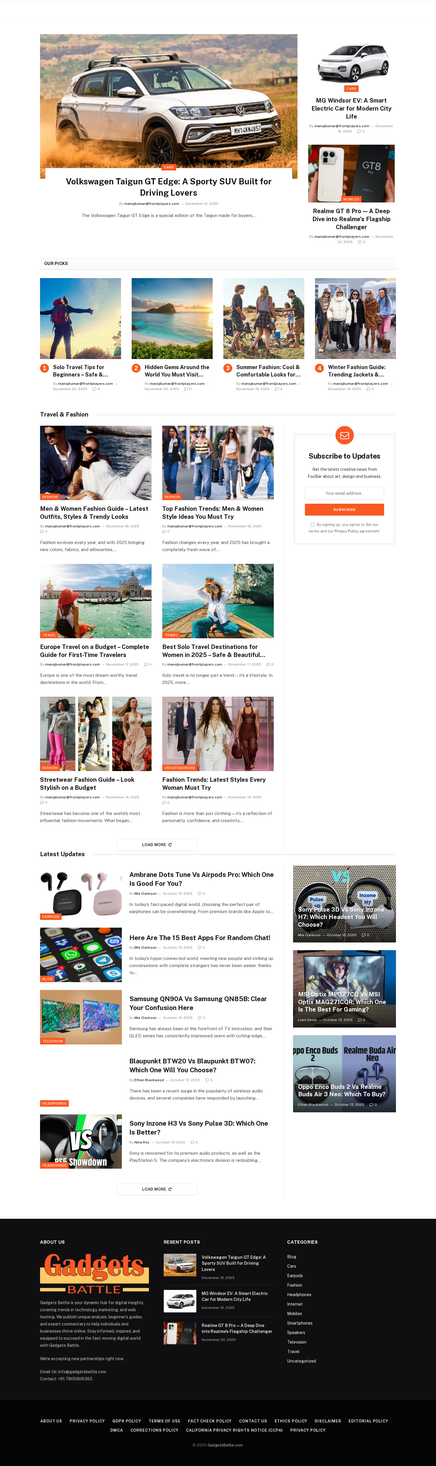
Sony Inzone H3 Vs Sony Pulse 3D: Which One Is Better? (198, 1127)
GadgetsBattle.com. (226, 1445)
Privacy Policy (347, 531)
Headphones (54, 1103)
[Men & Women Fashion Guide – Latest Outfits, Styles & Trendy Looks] (96, 463)
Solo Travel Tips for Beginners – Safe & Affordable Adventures (83, 371)
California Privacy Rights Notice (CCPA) (234, 1430)
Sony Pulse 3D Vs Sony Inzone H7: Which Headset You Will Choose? (341, 917)
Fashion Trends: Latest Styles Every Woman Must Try (214, 783)
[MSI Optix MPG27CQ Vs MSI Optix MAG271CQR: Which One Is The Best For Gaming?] (344, 988)
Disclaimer (328, 1421)
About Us (51, 1421)
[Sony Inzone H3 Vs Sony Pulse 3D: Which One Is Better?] (81, 1141)
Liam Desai (307, 1020)
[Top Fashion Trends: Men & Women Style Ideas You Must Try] (218, 463)
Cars (169, 167)
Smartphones (300, 1323)
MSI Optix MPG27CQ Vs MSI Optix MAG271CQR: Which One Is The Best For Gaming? (342, 1002)
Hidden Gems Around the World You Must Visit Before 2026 (177, 371)
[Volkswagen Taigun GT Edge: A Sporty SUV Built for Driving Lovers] (168, 106)
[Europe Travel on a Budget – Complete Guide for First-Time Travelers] (96, 601)
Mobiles (351, 199)
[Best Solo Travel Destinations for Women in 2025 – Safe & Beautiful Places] (218, 601)
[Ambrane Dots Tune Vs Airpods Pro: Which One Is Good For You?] (81, 892)
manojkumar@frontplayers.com (151, 204)
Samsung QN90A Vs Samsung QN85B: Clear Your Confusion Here (198, 1003)
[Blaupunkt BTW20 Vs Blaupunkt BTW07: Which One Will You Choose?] (81, 1079)
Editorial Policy (368, 1421)
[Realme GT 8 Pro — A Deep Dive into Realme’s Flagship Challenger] (351, 173)
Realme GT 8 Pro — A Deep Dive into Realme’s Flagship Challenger (351, 219)
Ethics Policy (291, 1421)
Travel (49, 635)
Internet (295, 1304)
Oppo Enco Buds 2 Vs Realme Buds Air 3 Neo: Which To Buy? (341, 1090)
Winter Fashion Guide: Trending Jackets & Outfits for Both (357, 371)
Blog (47, 979)
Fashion (50, 497)
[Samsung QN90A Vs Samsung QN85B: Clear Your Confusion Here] (81, 1017)
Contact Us (253, 1421)
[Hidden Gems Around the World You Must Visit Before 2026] (172, 318)
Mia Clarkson (145, 893)
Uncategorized (180, 768)
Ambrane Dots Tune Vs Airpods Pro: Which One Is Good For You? (201, 879)
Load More (154, 845)
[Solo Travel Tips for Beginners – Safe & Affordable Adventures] (80, 318)
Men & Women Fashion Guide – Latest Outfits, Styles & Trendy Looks (94, 512)
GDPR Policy (126, 1421)
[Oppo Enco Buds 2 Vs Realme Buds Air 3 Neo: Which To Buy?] (344, 1073)
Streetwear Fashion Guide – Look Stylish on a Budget (87, 783)
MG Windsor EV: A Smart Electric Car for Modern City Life (351, 108)
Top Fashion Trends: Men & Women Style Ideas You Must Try (212, 512)
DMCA (116, 1430)
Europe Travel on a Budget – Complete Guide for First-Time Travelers (94, 650)
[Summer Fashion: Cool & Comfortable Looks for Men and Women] (263, 318)
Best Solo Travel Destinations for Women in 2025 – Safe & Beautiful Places (211, 651)
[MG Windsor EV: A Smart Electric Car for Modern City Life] (351, 63)
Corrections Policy (155, 1430)
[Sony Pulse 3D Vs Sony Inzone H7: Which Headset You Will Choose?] (344, 903)
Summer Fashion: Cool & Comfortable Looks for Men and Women (268, 371)
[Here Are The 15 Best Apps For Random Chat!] (81, 955)
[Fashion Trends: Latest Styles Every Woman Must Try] (218, 734)
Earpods (50, 916)
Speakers (296, 1332)
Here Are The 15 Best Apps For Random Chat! (199, 938)
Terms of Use (165, 1421)
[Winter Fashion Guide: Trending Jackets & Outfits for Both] (355, 318)
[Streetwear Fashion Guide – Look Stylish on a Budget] (96, 734)
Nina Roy (141, 1142)
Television (52, 1041)
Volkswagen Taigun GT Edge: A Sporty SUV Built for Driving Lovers (169, 186)
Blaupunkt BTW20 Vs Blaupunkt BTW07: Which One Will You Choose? (192, 1065)
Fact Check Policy (210, 1421)
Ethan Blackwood (149, 1080)
